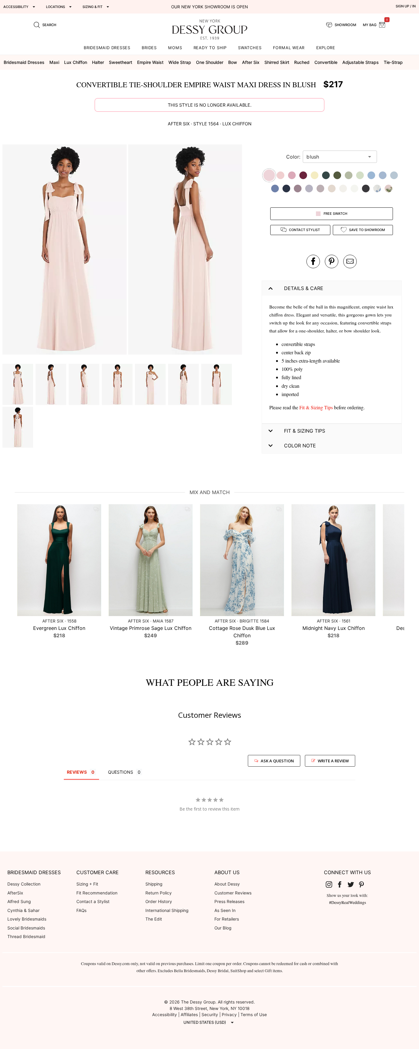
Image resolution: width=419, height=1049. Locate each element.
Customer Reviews (233, 892)
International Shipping (166, 910)
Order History (158, 901)
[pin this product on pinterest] (331, 261)
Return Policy (158, 892)
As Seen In (225, 910)
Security (210, 1014)
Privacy (229, 1014)
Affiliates (189, 1014)
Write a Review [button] (333, 761)
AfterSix (15, 892)
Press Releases (229, 901)
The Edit (153, 919)
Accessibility (164, 1014)
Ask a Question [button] (277, 761)
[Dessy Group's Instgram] (331, 884)
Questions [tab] (120, 772)
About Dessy (227, 884)
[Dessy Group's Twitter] (353, 884)
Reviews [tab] (77, 772)
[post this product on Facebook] (313, 261)
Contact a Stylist (93, 901)
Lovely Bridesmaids (26, 919)
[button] (65, 250)
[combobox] (335, 156)
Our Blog (222, 927)
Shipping (153, 884)
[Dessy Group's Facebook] (342, 884)
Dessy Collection (23, 884)
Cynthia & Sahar (23, 910)
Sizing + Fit (87, 884)
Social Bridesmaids (26, 927)
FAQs (81, 910)
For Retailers (226, 919)
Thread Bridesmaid (26, 936)
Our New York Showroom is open (209, 6)
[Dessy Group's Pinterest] (364, 884)
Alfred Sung (19, 901)
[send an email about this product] (350, 261)
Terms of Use (253, 1014)
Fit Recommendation (96, 892)
